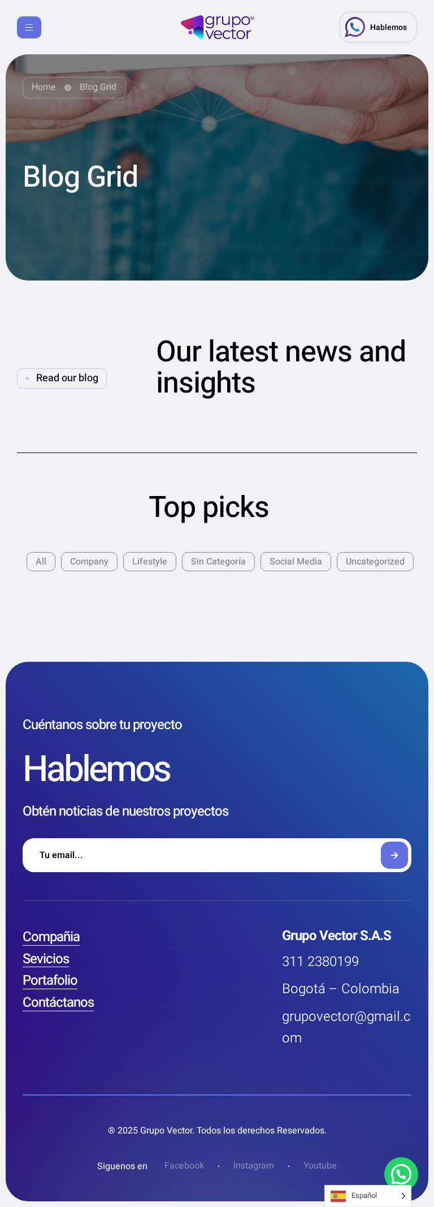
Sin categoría (218, 561)
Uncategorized (375, 561)
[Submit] (394, 855)
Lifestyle (149, 561)
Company (89, 561)
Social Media (296, 561)
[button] (378, 27)
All (41, 561)
